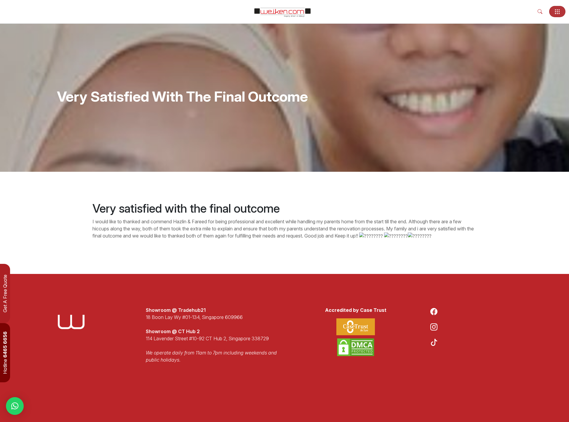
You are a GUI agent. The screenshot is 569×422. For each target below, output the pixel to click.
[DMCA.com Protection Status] (355, 347)
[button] (15, 406)
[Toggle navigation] (557, 11)
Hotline (5, 352)
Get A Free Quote (5, 293)
